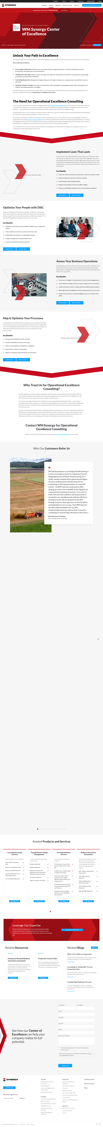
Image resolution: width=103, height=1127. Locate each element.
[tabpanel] (51, 639)
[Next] (98, 639)
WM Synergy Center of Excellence (47, 1082)
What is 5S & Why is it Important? (79, 954)
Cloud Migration (45, 1086)
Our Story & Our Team (68, 1108)
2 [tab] (52, 911)
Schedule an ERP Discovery (92, 5)
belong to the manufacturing (58, 105)
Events (64, 1)
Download (12, 977)
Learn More (64, 10)
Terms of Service (30, 1124)
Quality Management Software (46, 1113)
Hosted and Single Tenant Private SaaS (47, 1089)
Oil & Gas (65, 1088)
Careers (72, 1)
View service (15, 901)
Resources (89, 45)
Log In (99, 1)
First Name (61, 1005)
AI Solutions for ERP (46, 1092)
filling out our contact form (61, 434)
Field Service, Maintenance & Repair (70, 1100)
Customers (83, 45)
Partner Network (67, 1110)
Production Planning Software (46, 1109)
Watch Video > (76, 195)
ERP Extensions (45, 1101)
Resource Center (67, 5)
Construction (66, 1097)
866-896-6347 (90, 1)
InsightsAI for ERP (46, 1106)
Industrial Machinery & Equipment (69, 1082)
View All (94, 947)
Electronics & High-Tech (69, 1093)
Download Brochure (72, 929)
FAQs (85, 1088)
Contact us (80, 1)
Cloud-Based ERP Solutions (48, 1103)
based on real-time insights (34, 119)
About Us (76, 5)
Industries (66, 1079)
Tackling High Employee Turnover (79, 982)
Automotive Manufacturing (70, 1095)
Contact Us (65, 1065)
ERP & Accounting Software (48, 1099)
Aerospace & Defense (68, 1086)
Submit (21, 1098)
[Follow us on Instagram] (97, 1124)
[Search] (53, 1)
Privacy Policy (22, 1124)
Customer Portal (89, 1079)
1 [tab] (50, 911)
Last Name (80, 1005)
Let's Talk (97, 45)
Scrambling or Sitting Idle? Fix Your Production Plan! (80, 968)
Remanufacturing (67, 1090)
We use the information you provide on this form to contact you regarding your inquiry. (75, 1054)
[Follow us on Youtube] (100, 1124)
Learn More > (63, 195)
